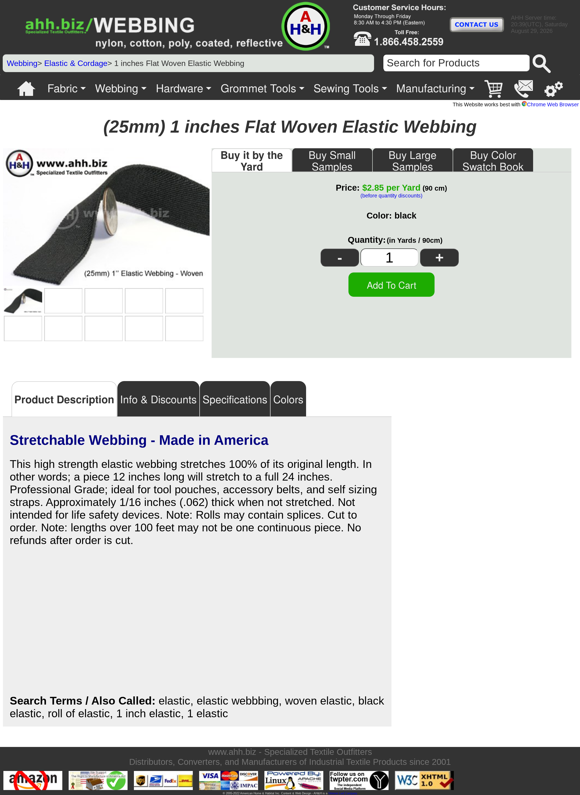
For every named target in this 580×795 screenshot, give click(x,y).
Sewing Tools (346, 87)
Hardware (179, 87)
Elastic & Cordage (75, 63)
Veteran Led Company (342, 793)
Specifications (235, 398)
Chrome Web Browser (553, 104)
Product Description (64, 398)
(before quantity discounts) (391, 196)
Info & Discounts (158, 398)
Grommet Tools (258, 87)
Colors (288, 398)
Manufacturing (431, 87)
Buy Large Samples (413, 160)
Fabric (62, 87)
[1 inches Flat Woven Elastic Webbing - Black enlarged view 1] (23, 301)
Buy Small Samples (332, 160)
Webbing (22, 63)
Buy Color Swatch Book (493, 160)
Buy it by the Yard (251, 160)
